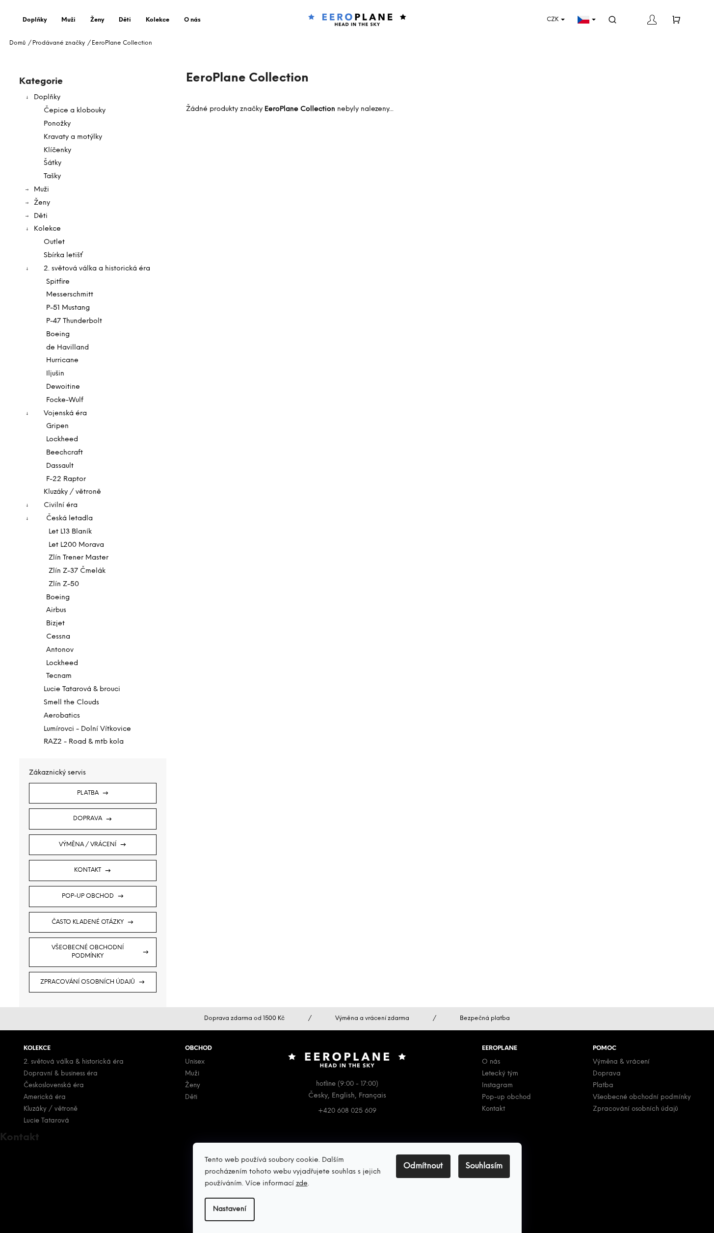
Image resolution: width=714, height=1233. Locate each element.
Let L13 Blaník (70, 532)
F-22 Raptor (66, 479)
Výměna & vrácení (621, 1062)
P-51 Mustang (68, 308)
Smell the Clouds (71, 702)
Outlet (54, 242)
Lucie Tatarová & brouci (82, 689)
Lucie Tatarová (46, 1121)
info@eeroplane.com (48, 1153)
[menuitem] (37, 20)
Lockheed (62, 439)
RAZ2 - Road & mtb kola (84, 742)
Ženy (42, 203)
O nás (491, 1062)
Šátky (52, 163)
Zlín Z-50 (64, 584)
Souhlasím (484, 1166)
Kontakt (87, 870)
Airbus (56, 610)
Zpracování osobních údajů (87, 982)
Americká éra (45, 1097)
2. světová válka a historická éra (97, 268)
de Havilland (67, 347)
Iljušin (55, 373)
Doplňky (47, 97)
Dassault (60, 466)
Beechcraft (64, 452)
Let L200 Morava (76, 545)
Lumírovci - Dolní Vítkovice (87, 729)
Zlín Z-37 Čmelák (77, 571)
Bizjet (55, 623)
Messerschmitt (69, 294)
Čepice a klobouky (75, 110)
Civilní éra (61, 505)
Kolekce (47, 229)
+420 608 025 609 (347, 1111)
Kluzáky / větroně (72, 492)
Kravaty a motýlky (73, 137)
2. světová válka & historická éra (74, 1062)
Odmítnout (423, 1166)
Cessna (58, 637)
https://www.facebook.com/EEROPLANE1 (83, 1188)
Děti (41, 216)
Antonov (60, 650)
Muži (41, 189)
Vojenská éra (65, 413)
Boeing (58, 334)
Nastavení (229, 1209)
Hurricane (62, 360)
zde (302, 1183)
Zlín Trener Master (78, 558)
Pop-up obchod (88, 896)
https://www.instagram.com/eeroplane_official (93, 1199)
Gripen (57, 426)
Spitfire (58, 282)
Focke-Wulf (64, 400)
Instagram (497, 1085)
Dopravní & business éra (61, 1074)
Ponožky (57, 124)
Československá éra (54, 1085)
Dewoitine (63, 387)
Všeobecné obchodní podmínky (88, 951)
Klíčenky (57, 150)
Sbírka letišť (63, 255)
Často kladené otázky (88, 922)
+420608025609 (43, 1165)
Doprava (87, 818)
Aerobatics (62, 716)
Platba (88, 793)
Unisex (195, 1062)
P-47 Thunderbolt (74, 321)
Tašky (52, 176)
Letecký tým (500, 1074)
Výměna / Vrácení (87, 844)
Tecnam (59, 676)
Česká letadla (69, 518)
